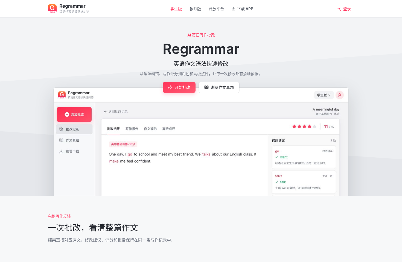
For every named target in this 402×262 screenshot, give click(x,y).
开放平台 (216, 8)
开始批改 (182, 87)
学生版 (176, 8)
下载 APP (245, 8)
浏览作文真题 (222, 87)
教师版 (195, 8)
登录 (347, 8)
